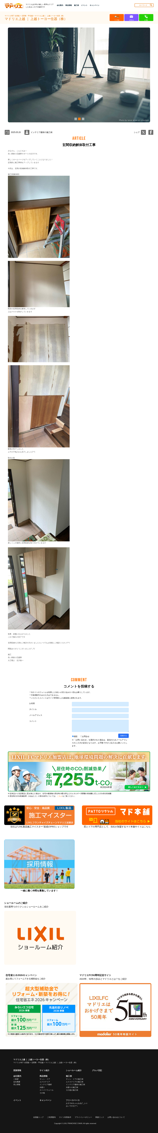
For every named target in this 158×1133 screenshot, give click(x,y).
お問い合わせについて (116, 1117)
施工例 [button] (76, 5)
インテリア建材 (46, 1084)
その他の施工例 (72, 1090)
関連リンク (99, 1117)
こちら (59, 796)
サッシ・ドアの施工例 (74, 1079)
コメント (33, 721)
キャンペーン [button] (94, 5)
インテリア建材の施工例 (75, 1084)
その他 (42, 1093)
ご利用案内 (51, 1117)
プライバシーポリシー (83, 1117)
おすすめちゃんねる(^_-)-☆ (77, 1103)
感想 (75, 736)
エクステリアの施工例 (74, 1082)
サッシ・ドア (45, 1079)
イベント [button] (84, 5)
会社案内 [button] (60, 5)
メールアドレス (35, 715)
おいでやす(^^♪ (72, 1106)
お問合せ (85, 736)
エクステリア (45, 1082)
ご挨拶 (16, 1079)
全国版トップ (38, 1117)
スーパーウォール (46, 1090)
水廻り (42, 1087)
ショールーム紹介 (74, 1070)
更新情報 (17, 1070)
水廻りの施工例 (72, 1087)
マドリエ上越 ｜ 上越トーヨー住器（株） (50, 16)
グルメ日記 (97, 1070)
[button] (75, 118)
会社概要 (16, 1082)
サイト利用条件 (65, 1117)
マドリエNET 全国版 (12, 16)
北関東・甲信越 (27, 16)
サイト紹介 (44, 1070)
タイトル (33, 709)
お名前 (32, 703)
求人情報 (16, 1084)
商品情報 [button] (68, 5)
